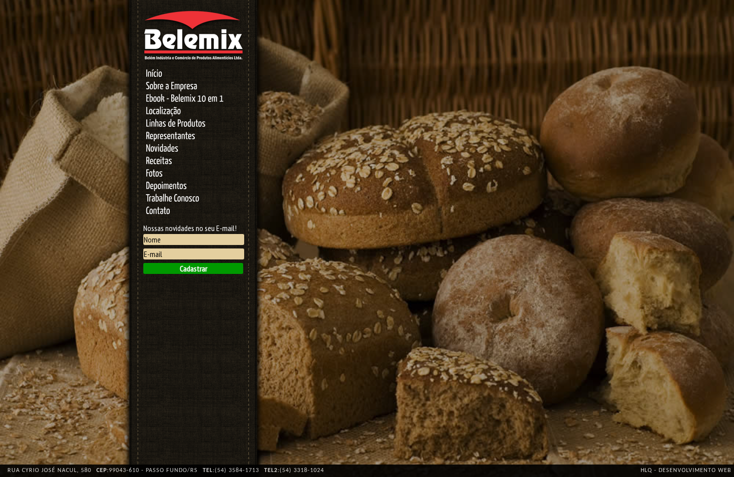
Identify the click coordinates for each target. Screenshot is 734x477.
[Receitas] (193, 162)
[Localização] (193, 112)
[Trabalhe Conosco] (193, 199)
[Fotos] (193, 174)
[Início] (193, 74)
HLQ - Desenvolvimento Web (686, 471)
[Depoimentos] (193, 187)
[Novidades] (193, 149)
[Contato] (193, 212)
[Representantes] (193, 137)
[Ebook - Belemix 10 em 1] (193, 99)
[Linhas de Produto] (193, 124)
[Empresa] (193, 87)
